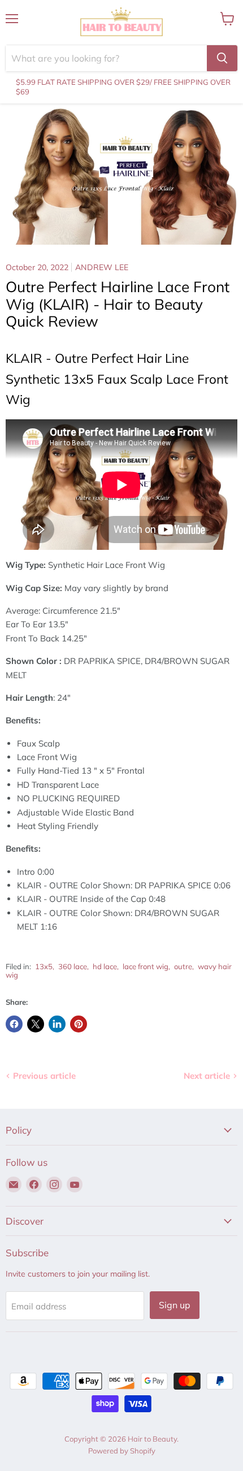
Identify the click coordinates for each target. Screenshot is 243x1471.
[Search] (222, 58)
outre (183, 966)
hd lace (105, 966)
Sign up (174, 1305)
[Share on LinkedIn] (57, 1024)
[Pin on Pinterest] (78, 1024)
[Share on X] (35, 1024)
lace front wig (145, 966)
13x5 (44, 966)
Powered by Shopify (121, 1450)
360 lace (72, 966)
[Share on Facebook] (14, 1024)
